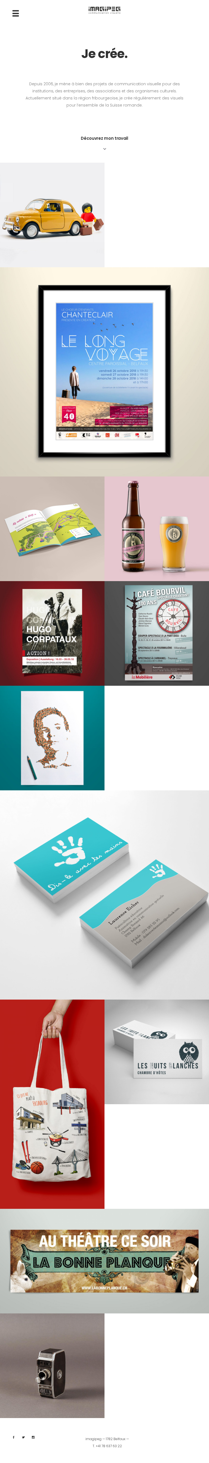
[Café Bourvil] (156, 633)
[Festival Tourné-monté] (52, 1365)
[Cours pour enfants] (52, 215)
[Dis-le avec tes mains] (104, 895)
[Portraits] (52, 738)
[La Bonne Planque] (104, 1261)
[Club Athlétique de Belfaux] (52, 528)
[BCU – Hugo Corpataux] (52, 633)
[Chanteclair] (104, 371)
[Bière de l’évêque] (156, 528)
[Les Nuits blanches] (156, 1052)
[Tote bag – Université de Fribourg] (52, 1104)
